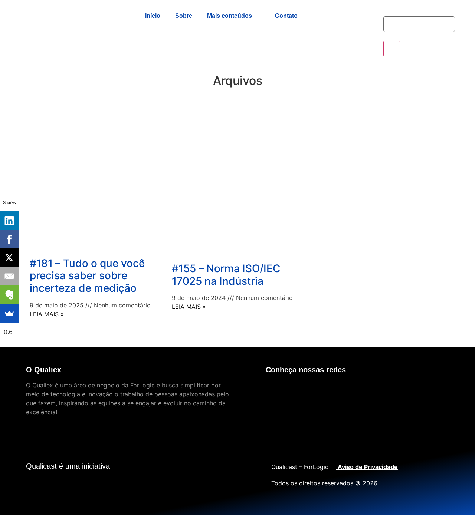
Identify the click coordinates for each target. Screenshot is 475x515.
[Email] (9, 276)
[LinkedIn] (9, 220)
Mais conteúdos (229, 16)
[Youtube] (275, 390)
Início (152, 16)
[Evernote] (9, 294)
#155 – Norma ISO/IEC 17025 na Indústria (226, 274)
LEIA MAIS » (47, 314)
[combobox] (419, 24)
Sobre (183, 16)
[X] (9, 257)
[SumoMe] (9, 313)
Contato (286, 16)
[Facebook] (319, 390)
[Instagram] (364, 390)
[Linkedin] (297, 390)
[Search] (391, 48)
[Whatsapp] (341, 390)
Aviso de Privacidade (368, 467)
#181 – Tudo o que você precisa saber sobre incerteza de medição (87, 275)
